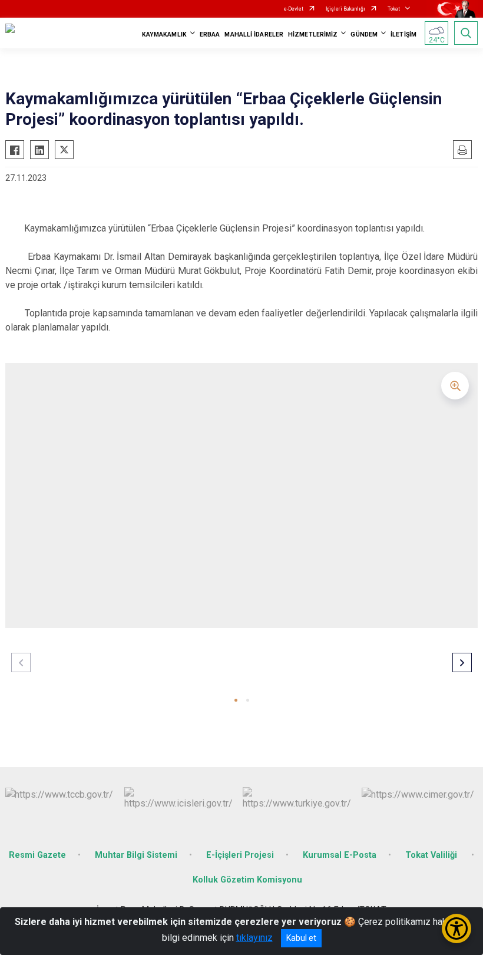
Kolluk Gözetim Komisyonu (247, 880)
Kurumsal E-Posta (339, 855)
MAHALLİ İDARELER (253, 34)
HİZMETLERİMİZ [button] (313, 34)
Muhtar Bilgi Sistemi (136, 855)
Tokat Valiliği (432, 855)
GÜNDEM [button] (364, 34)
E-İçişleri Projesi (240, 855)
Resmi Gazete (37, 855)
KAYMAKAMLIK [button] (164, 34)
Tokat (394, 9)
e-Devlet (293, 9)
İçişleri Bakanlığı (345, 9)
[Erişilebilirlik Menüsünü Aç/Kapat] (456, 928)
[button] (235, 700)
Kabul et (301, 938)
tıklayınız (254, 937)
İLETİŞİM (403, 34)
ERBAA (210, 34)
